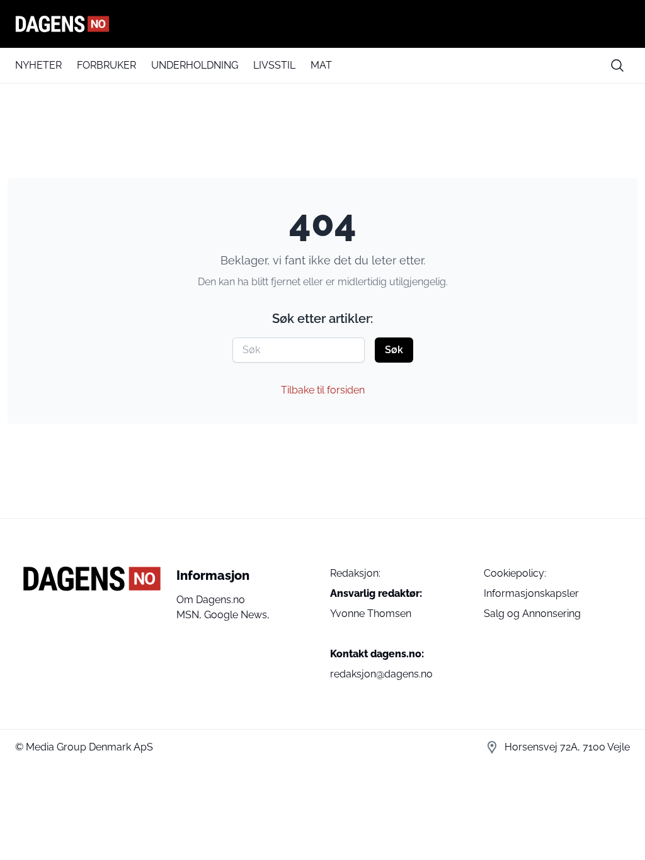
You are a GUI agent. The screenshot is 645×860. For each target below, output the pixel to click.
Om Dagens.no (210, 600)
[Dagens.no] (322, 24)
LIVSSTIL (274, 65)
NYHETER (38, 65)
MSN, (190, 615)
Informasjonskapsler (531, 593)
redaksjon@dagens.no (381, 674)
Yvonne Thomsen (370, 614)
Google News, (237, 615)
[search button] (617, 65)
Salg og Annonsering (532, 614)
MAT (321, 65)
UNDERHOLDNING (194, 65)
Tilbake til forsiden (323, 390)
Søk (394, 350)
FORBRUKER (106, 65)
